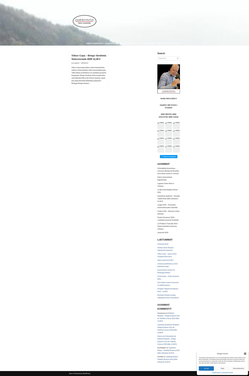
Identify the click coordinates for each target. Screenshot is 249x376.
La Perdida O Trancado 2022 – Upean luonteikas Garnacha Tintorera (168, 226)
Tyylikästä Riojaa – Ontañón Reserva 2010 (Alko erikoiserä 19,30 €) (168, 350)
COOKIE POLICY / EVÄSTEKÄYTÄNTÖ (222, 372)
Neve (71, 373)
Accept (206, 368)
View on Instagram (169, 156)
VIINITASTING (149, 43)
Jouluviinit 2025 (162, 232)
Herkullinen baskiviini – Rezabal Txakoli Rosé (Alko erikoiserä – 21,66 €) (168, 198)
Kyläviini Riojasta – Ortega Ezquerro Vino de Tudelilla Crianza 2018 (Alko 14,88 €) (167, 341)
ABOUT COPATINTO (94, 43)
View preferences (238, 368)
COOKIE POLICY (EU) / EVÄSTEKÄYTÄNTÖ (123, 43)
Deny (222, 368)
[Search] (178, 58)
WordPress (86, 373)
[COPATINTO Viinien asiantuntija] (84, 20)
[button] (245, 354)
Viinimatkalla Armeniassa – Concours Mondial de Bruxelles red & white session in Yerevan (168, 170)
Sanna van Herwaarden (165, 336)
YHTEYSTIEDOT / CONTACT (168, 43)
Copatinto (76, 63)
